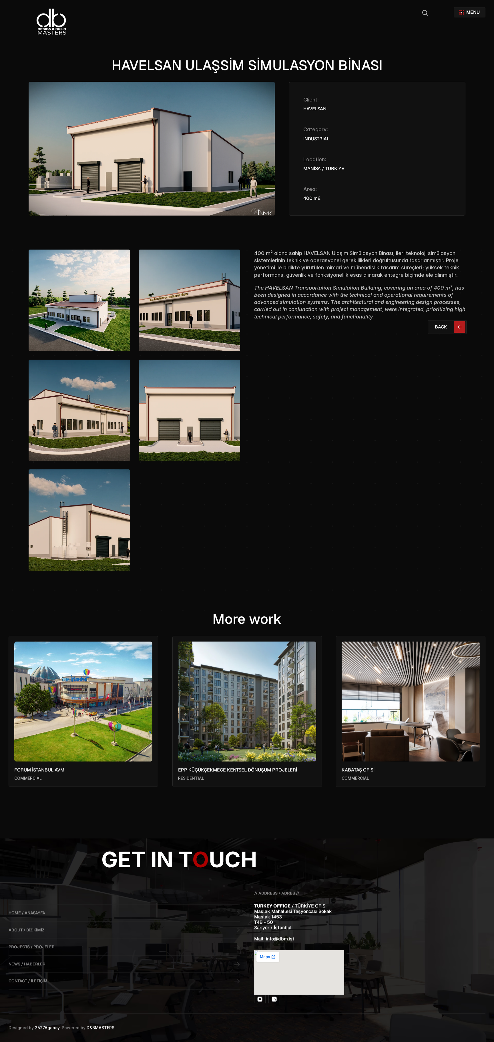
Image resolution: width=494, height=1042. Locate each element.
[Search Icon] (425, 13)
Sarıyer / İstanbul (273, 928)
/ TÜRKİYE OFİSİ (311, 906)
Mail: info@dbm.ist (274, 939)
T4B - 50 (263, 922)
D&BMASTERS (100, 1027)
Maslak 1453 (268, 917)
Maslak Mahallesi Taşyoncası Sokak (293, 911)
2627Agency (47, 1027)
